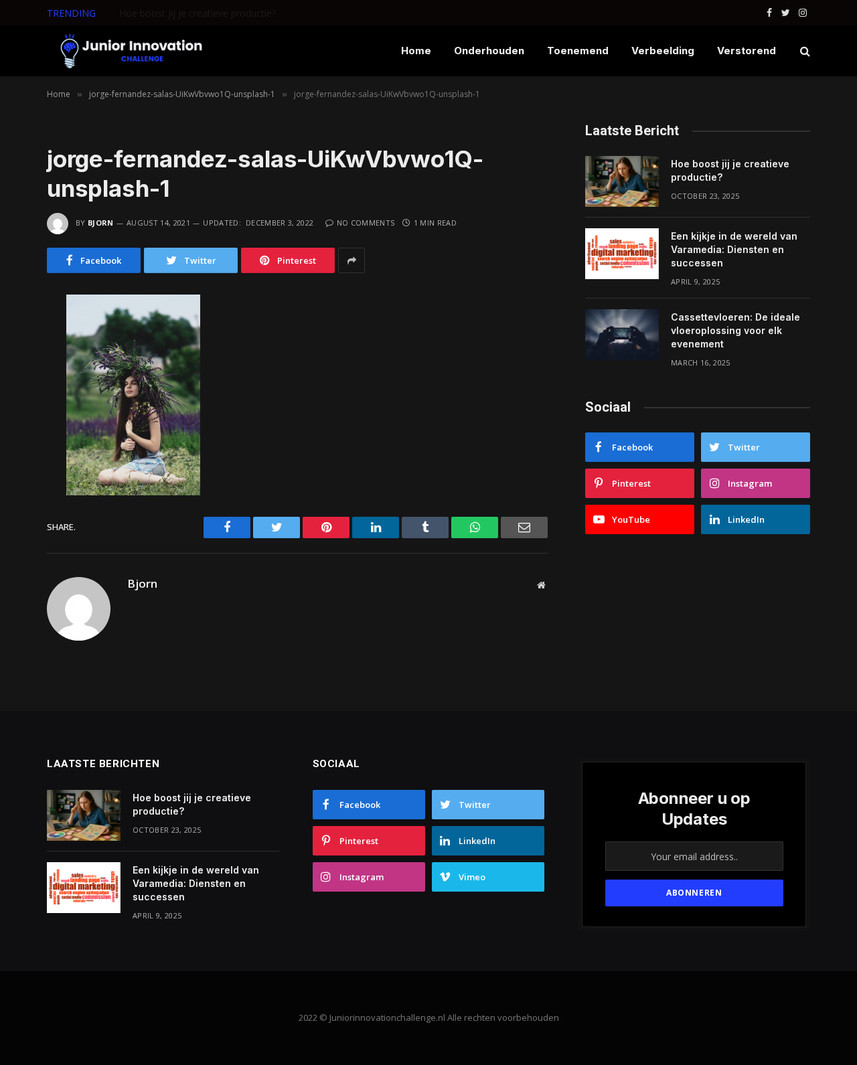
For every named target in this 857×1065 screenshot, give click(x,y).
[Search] (803, 51)
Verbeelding (662, 50)
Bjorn (101, 223)
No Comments (365, 223)
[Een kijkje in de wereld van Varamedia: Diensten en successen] (622, 253)
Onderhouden (489, 50)
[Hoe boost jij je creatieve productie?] (622, 181)
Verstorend (746, 50)
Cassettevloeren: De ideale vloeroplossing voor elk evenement (735, 330)
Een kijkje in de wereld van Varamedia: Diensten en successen (252, 13)
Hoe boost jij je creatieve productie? (730, 170)
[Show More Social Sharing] (351, 260)
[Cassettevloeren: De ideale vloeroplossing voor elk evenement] (622, 334)
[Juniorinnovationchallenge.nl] (130, 50)
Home (416, 50)
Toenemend (578, 50)
